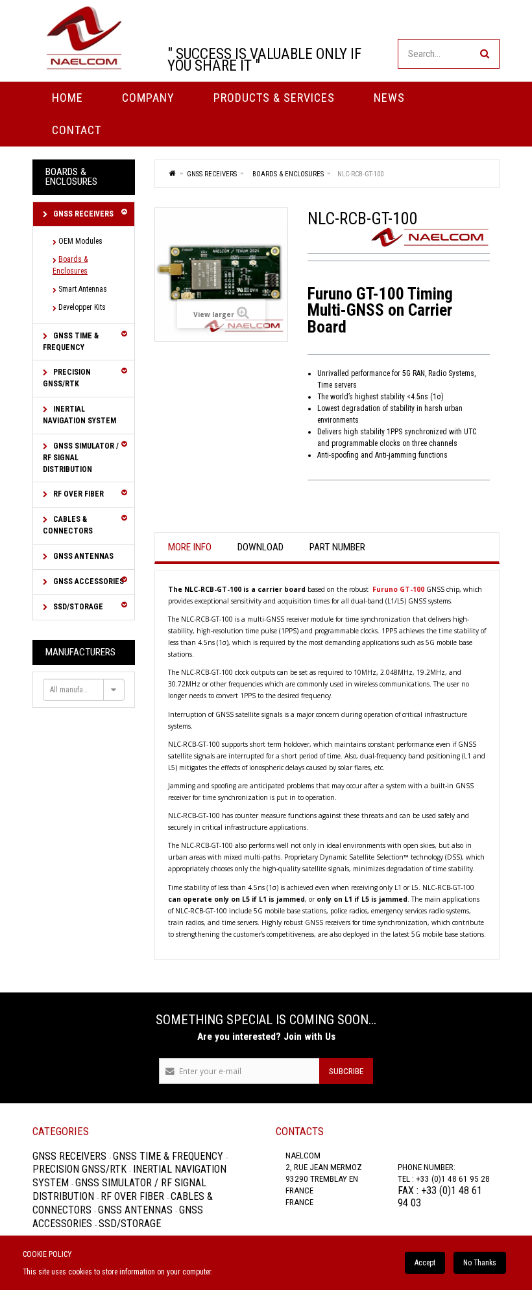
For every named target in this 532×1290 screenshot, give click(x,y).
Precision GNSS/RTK (67, 378)
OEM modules (80, 241)
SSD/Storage (77, 606)
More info (190, 547)
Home (67, 97)
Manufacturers (80, 652)
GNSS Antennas (82, 556)
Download (260, 547)
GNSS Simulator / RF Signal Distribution (81, 457)
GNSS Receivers (82, 213)
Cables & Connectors (68, 525)
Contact (76, 130)
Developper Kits (82, 307)
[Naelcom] (83, 38)
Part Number (337, 547)
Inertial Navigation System (79, 415)
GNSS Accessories (87, 581)
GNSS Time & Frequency (71, 341)
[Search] (485, 54)
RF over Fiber (77, 493)
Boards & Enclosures (70, 265)
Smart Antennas (82, 289)
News (389, 97)
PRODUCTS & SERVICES (274, 97)
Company (148, 97)
